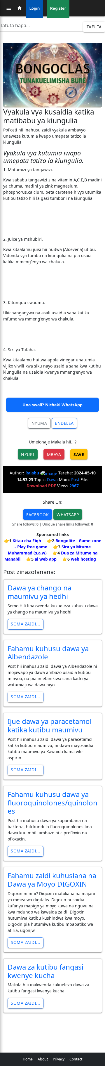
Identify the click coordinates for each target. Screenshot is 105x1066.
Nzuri (27, 454)
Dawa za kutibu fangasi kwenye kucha (45, 971)
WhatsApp (68, 514)
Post (75, 479)
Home (28, 1059)
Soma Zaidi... (25, 624)
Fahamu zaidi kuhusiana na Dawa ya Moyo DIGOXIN (52, 880)
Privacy (58, 1059)
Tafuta (94, 27)
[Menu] (8, 8)
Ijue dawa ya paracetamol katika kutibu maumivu (50, 725)
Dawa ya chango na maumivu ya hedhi (39, 592)
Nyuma (39, 423)
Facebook (37, 514)
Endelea (64, 423)
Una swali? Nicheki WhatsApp (52, 405)
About (43, 1059)
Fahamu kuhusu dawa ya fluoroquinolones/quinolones (52, 802)
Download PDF (41, 485)
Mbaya (54, 454)
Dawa (52, 479)
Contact (75, 1059)
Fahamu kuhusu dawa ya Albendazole (48, 653)
